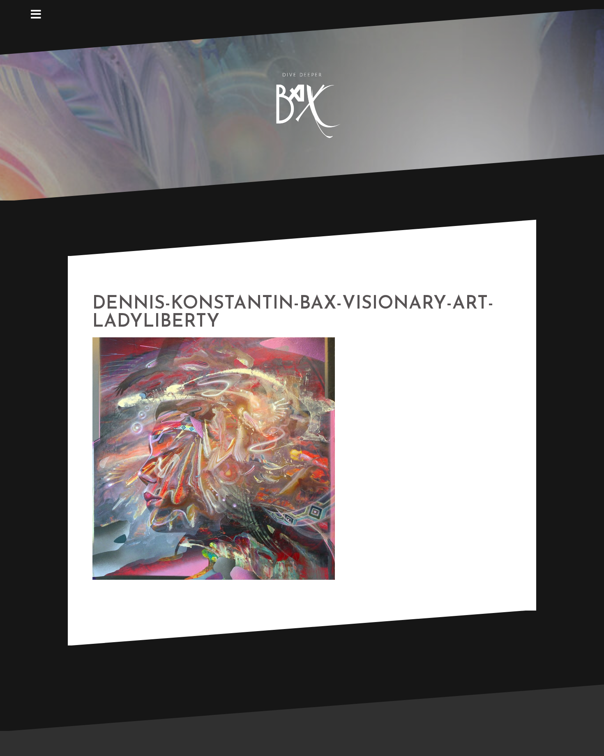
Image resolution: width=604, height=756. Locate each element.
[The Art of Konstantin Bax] (302, 104)
